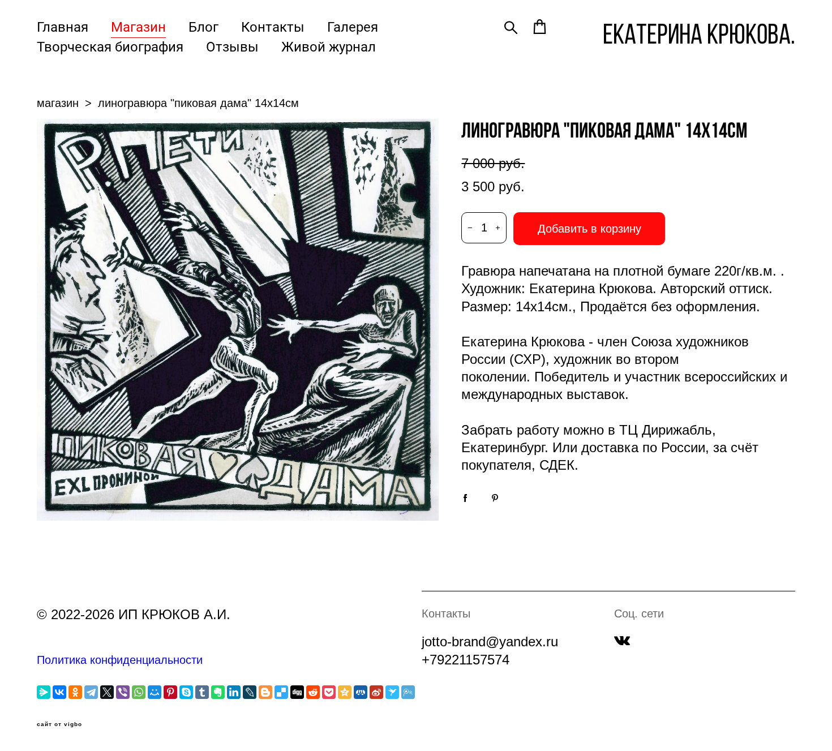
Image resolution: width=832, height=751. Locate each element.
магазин (58, 103)
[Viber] (123, 692)
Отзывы (232, 46)
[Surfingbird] (392, 692)
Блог (203, 26)
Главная (62, 26)
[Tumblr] (202, 692)
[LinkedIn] (234, 692)
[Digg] (297, 692)
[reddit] (313, 692)
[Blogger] (265, 692)
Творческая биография (110, 46)
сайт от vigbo (59, 724)
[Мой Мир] (154, 692)
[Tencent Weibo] (408, 692)
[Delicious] (281, 692)
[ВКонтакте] (59, 692)
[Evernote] (218, 692)
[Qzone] (344, 692)
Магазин (138, 26)
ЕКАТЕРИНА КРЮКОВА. (699, 34)
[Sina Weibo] (376, 692)
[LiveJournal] (249, 692)
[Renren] (360, 692)
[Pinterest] (170, 692)
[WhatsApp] (138, 692)
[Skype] (186, 692)
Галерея (352, 26)
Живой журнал (328, 46)
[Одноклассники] (75, 692)
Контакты (273, 26)
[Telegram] (91, 692)
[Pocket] (329, 692)
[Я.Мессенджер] (43, 692)
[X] (107, 692)
